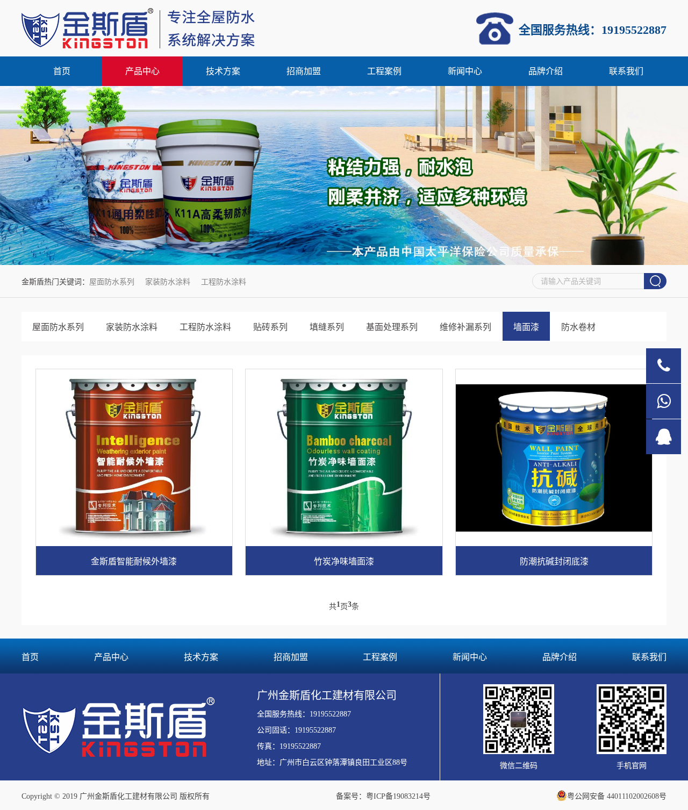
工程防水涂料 (223, 282)
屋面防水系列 (111, 282)
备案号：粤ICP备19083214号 (383, 796)
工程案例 (384, 71)
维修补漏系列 (465, 327)
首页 (61, 71)
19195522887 (330, 714)
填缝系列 (327, 327)
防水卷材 (578, 327)
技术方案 (223, 71)
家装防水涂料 (167, 282)
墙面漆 (526, 327)
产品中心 (142, 71)
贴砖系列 (270, 327)
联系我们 (626, 71)
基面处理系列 (392, 327)
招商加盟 (303, 71)
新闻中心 (465, 71)
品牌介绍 (545, 71)
